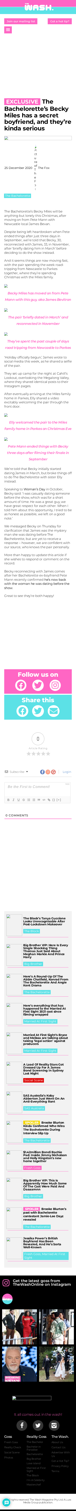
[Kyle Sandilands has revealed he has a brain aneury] (19, 1364)
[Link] (48, 799)
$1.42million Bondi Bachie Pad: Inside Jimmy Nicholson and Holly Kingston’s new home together (45, 1156)
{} (53, 799)
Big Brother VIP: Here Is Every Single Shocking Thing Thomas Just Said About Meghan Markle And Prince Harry (45, 951)
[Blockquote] (38, 799)
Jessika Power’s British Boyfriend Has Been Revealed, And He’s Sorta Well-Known (42, 1242)
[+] (59, 799)
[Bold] (8, 799)
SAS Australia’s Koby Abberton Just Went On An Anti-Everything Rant (44, 1098)
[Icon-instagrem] (54, 1425)
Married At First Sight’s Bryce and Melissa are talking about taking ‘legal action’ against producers (45, 1039)
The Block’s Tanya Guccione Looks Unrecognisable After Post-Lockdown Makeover (44, 921)
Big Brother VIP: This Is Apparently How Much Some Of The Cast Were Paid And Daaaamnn (45, 1185)
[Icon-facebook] (21, 1425)
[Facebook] (20, 685)
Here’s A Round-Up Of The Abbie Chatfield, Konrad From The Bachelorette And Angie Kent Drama (45, 981)
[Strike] (23, 799)
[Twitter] (37, 685)
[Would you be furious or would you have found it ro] (56, 1364)
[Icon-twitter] (38, 1425)
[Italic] (13, 799)
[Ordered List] (28, 799)
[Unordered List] (33, 799)
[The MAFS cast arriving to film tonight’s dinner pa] (19, 1326)
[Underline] (18, 799)
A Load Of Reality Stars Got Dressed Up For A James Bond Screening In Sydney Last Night (43, 1069)
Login (66, 772)
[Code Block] (43, 799)
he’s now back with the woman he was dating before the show (36, 584)
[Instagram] (55, 685)
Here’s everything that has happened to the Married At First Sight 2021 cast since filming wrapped (44, 1010)
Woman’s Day (34, 489)
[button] (8, 29)
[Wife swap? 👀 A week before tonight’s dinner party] (56, 1326)
